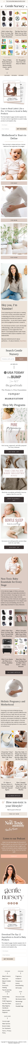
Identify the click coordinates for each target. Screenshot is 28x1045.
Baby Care (5, 978)
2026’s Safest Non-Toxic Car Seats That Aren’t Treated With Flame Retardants (7, 34)
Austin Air (18, 1004)
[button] (2, 6)
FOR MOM (14, 220)
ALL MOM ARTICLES (14, 795)
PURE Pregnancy (7, 1001)
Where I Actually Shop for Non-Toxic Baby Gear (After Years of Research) (21, 633)
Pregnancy (19, 976)
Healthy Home (7, 656)
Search (21, 359)
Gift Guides (21, 57)
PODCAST (14, 856)
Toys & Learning (6, 990)
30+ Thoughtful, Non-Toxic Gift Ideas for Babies (21, 61)
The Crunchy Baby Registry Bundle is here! (15, 1)
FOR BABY (14, 183)
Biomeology (19, 1001)
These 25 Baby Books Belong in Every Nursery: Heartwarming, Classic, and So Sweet (7, 64)
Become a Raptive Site (14, 1043)
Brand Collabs (6, 1026)
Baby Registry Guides (7, 28)
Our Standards (6, 1028)
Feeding (21, 656)
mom (7, 749)
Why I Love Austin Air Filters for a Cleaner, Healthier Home (7, 661)
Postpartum (21, 749)
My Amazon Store (21, 999)
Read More (23, 341)
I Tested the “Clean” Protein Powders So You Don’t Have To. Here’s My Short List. (7, 755)
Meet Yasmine (6, 1023)
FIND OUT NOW (14, 814)
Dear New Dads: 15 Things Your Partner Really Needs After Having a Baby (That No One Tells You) (21, 755)
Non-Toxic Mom (6, 1003)
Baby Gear (21, 628)
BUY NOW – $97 (14, 452)
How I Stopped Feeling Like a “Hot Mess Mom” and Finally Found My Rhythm (21, 786)
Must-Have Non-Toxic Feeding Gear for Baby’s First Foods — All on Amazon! (21, 662)
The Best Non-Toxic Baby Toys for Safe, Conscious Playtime (21, 33)
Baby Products (6, 976)
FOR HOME (14, 257)
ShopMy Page (19, 1006)
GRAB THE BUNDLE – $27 (14, 499)
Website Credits (23, 1042)
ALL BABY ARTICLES (14, 672)
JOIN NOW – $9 (14, 547)
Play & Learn (21, 28)
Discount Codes (20, 997)
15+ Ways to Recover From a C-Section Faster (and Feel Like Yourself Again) (7, 786)
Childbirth (18, 978)
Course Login (6, 1021)
